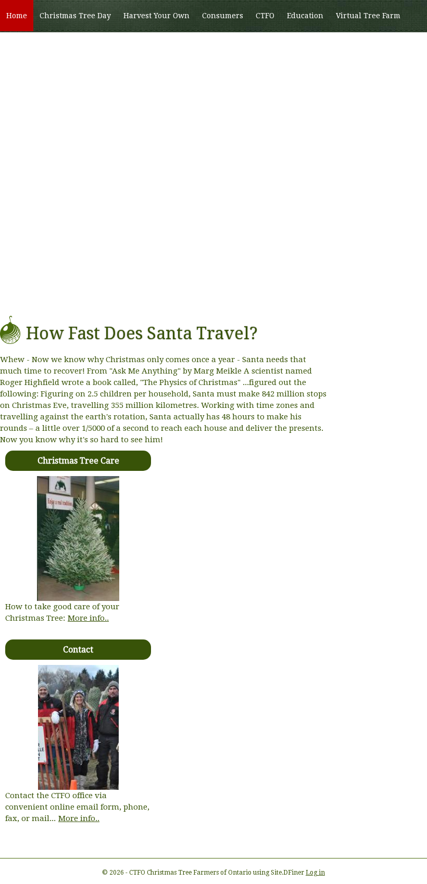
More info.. (88, 618)
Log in (315, 872)
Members (74, 47)
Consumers (222, 15)
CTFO (265, 15)
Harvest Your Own (156, 15)
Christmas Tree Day (75, 15)
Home (16, 15)
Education (305, 15)
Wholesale (25, 47)
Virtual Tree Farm (368, 15)
